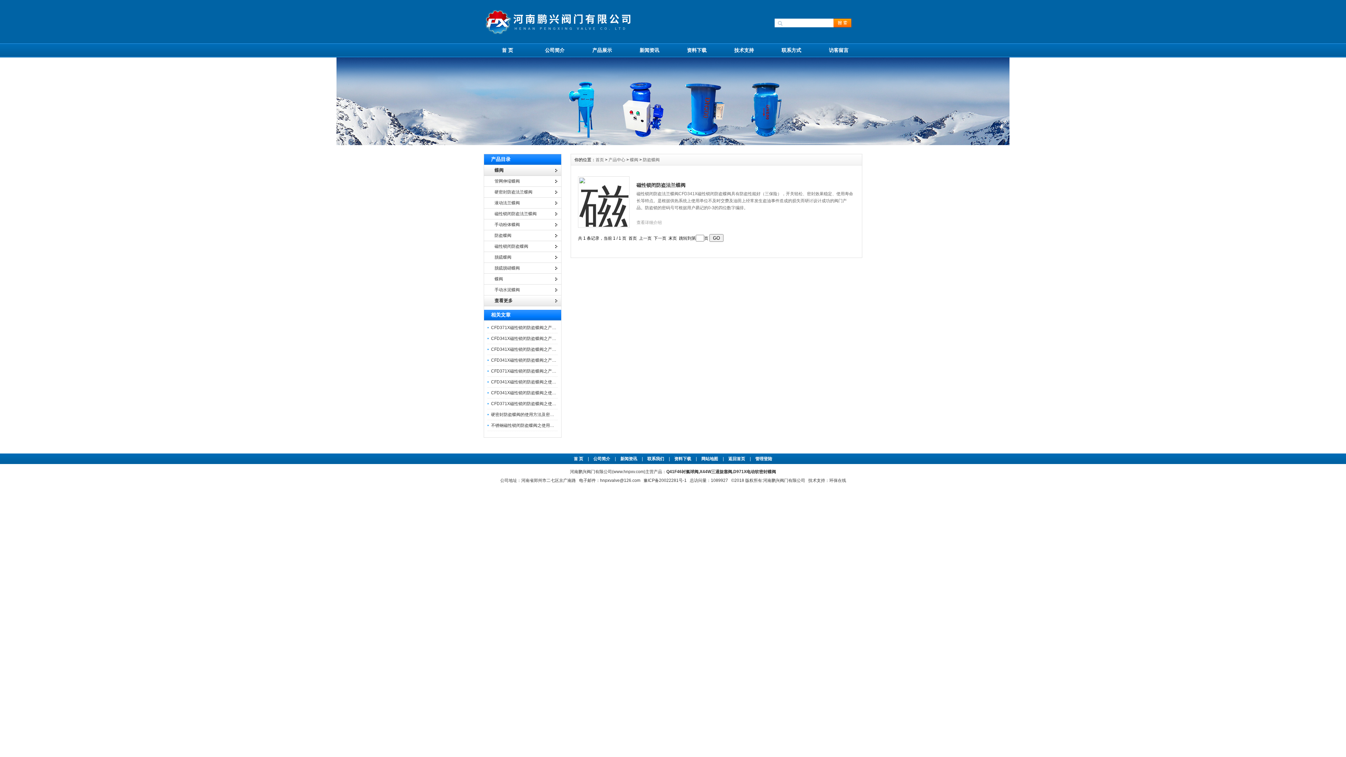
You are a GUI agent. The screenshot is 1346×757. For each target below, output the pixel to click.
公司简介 (555, 50)
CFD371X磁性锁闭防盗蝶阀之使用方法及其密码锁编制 (542, 403)
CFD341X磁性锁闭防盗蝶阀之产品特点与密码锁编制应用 (544, 338)
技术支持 (744, 50)
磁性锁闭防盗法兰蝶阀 (661, 185)
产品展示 (602, 50)
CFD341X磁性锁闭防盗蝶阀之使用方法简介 (532, 382)
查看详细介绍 (649, 222)
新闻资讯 (649, 50)
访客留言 (839, 50)
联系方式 (791, 50)
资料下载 (697, 50)
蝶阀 (634, 159)
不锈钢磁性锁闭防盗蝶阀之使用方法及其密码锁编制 (539, 425)
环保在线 (837, 480)
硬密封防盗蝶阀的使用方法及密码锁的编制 (531, 414)
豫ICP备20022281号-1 (665, 480)
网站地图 (709, 458)
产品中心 (617, 159)
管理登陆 (763, 458)
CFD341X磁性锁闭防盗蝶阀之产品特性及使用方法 (538, 349)
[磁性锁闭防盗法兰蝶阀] (603, 198)
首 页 (507, 50)
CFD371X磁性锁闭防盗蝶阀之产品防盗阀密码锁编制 (540, 327)
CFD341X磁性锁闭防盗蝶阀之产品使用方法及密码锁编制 (544, 360)
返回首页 (737, 458)
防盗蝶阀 (651, 159)
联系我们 (655, 458)
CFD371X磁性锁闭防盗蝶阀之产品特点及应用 (534, 371)
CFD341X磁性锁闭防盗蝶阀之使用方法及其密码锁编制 (542, 392)
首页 (600, 159)
